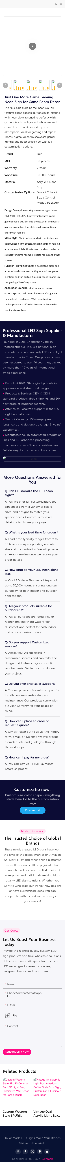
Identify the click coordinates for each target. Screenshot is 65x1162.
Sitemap (47, 1159)
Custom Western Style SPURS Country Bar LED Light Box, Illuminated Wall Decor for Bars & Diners (15, 1114)
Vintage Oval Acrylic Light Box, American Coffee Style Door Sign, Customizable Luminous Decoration (46, 1114)
